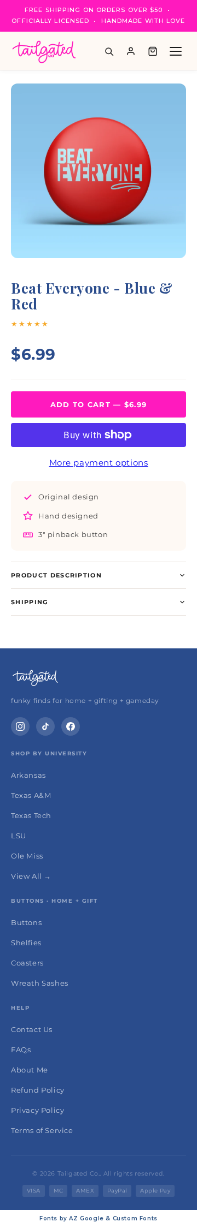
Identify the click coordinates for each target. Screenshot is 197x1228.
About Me (29, 1069)
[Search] (109, 51)
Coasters (27, 962)
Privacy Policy (37, 1110)
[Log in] (130, 51)
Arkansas (28, 775)
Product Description (56, 575)
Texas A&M (31, 795)
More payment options (98, 462)
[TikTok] (45, 726)
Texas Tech (31, 815)
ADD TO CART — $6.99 (98, 404)
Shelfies (26, 942)
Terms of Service (42, 1130)
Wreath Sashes (39, 983)
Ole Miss (27, 855)
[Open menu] (175, 51)
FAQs (21, 1049)
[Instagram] (20, 726)
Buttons (26, 922)
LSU (18, 835)
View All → (31, 876)
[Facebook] (70, 726)
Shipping (29, 602)
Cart (152, 51)
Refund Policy (38, 1090)
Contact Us (32, 1029)
